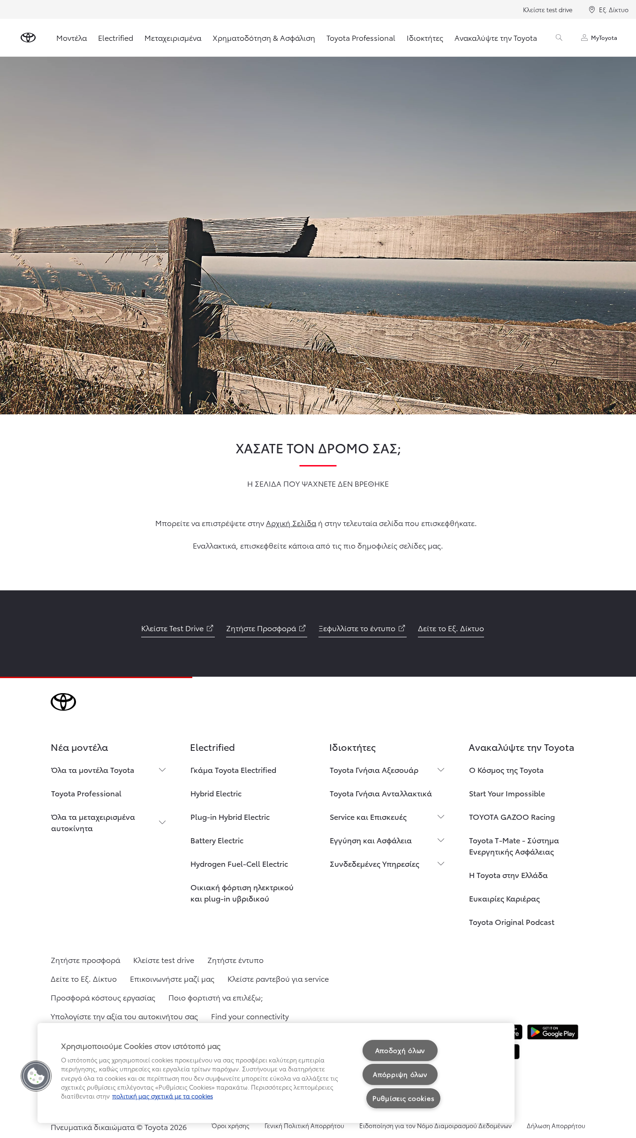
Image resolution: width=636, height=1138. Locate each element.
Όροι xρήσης (231, 1125)
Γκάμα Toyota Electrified (233, 769)
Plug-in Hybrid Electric (230, 816)
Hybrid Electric (216, 792)
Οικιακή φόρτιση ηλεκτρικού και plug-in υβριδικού (242, 892)
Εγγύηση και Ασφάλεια (371, 839)
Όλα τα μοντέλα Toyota (92, 769)
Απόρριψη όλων (400, 1074)
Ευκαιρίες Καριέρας (504, 898)
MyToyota (604, 37)
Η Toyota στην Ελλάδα (508, 874)
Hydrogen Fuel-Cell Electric (239, 863)
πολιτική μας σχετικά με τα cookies (162, 1096)
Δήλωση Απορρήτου (556, 1125)
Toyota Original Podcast (511, 921)
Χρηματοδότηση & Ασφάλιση (263, 37)
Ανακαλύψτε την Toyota (495, 37)
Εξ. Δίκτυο (613, 9)
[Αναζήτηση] (559, 37)
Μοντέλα (71, 37)
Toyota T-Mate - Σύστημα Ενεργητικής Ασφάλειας (514, 845)
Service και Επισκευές (368, 816)
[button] (36, 1076)
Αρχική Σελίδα (291, 522)
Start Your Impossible (507, 792)
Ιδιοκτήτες (425, 37)
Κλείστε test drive (547, 9)
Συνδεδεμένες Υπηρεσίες (374, 863)
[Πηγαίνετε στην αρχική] (28, 37)
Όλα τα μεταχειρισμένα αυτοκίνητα (93, 822)
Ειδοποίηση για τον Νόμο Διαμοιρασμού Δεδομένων (435, 1125)
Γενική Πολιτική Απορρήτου (304, 1125)
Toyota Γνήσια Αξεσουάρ (374, 769)
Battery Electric (216, 839)
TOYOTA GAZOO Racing (512, 816)
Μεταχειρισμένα (172, 37)
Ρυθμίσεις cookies (403, 1098)
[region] (276, 1073)
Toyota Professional (360, 37)
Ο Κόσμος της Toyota (506, 769)
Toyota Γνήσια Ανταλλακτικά (381, 792)
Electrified (115, 37)
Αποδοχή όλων (400, 1050)
